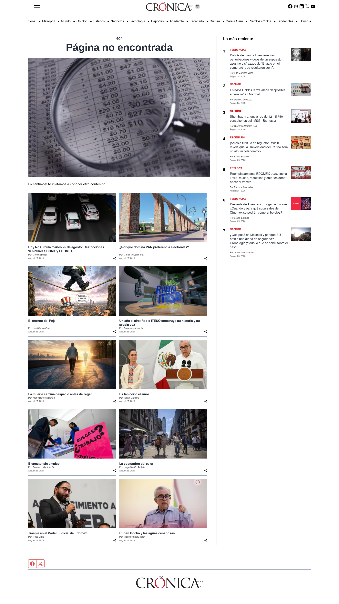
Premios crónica (260, 21)
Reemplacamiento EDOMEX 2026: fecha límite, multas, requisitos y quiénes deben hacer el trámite (258, 177)
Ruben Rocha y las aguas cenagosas (147, 533)
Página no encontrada (119, 47)
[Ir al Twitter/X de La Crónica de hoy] (307, 6)
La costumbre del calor (136, 464)
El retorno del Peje (42, 321)
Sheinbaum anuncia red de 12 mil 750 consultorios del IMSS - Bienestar (256, 118)
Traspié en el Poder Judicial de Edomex (57, 533)
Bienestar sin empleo (44, 464)
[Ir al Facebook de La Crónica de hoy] (290, 6)
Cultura (215, 21)
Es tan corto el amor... (135, 394)
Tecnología (137, 21)
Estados (99, 21)
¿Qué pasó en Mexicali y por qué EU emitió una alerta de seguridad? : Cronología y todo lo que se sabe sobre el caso (259, 240)
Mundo (66, 21)
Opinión (82, 21)
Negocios (117, 21)
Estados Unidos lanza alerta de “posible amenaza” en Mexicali (257, 92)
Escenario (197, 21)
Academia (177, 21)
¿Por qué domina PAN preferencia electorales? (154, 247)
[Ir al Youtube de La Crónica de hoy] (313, 6)
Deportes (157, 21)
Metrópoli (48, 21)
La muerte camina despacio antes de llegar (60, 394)
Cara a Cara (234, 21)
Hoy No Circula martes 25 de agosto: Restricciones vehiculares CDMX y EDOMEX (66, 249)
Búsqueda (308, 21)
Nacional (30, 21)
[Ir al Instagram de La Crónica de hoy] (295, 6)
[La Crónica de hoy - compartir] (114, 258)
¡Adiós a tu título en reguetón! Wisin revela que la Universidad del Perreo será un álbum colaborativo (259, 147)
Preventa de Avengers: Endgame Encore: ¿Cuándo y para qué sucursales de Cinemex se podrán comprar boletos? (259, 208)
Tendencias (285, 21)
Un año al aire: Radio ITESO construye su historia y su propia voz (159, 323)
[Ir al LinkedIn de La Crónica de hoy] (301, 6)
